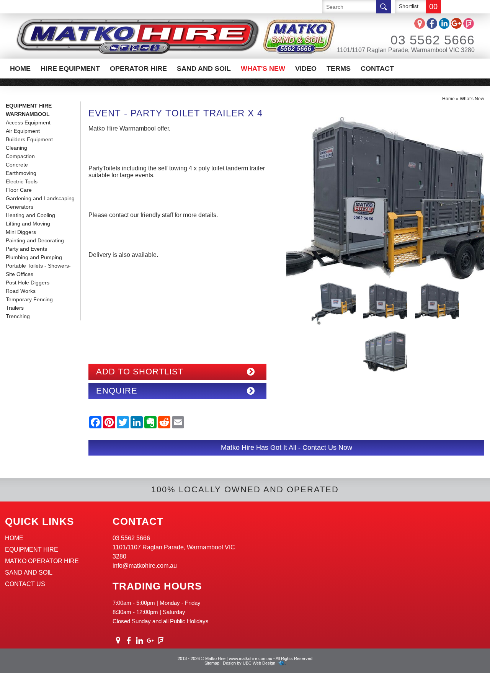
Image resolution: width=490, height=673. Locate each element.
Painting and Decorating (35, 240)
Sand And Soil (204, 68)
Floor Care (19, 190)
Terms (339, 68)
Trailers (15, 308)
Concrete (17, 165)
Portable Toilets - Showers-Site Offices (38, 270)
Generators (19, 207)
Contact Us (25, 584)
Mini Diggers (21, 232)
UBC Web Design (259, 663)
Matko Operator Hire (42, 561)
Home (20, 68)
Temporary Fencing (29, 299)
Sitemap (211, 663)
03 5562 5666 (432, 40)
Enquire (116, 390)
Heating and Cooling (30, 215)
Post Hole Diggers (27, 282)
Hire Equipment (70, 68)
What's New (263, 68)
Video (306, 68)
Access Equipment (28, 122)
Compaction (20, 156)
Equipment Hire (31, 549)
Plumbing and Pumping (34, 257)
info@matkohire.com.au (145, 565)
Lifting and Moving (28, 224)
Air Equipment (23, 131)
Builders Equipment (29, 139)
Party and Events (26, 249)
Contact (377, 68)
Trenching (18, 316)
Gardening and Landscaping (40, 198)
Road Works (21, 291)
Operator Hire (138, 68)
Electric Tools (22, 181)
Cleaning (16, 148)
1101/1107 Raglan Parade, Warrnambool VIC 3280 (406, 50)
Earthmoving (21, 173)
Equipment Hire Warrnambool (29, 110)
